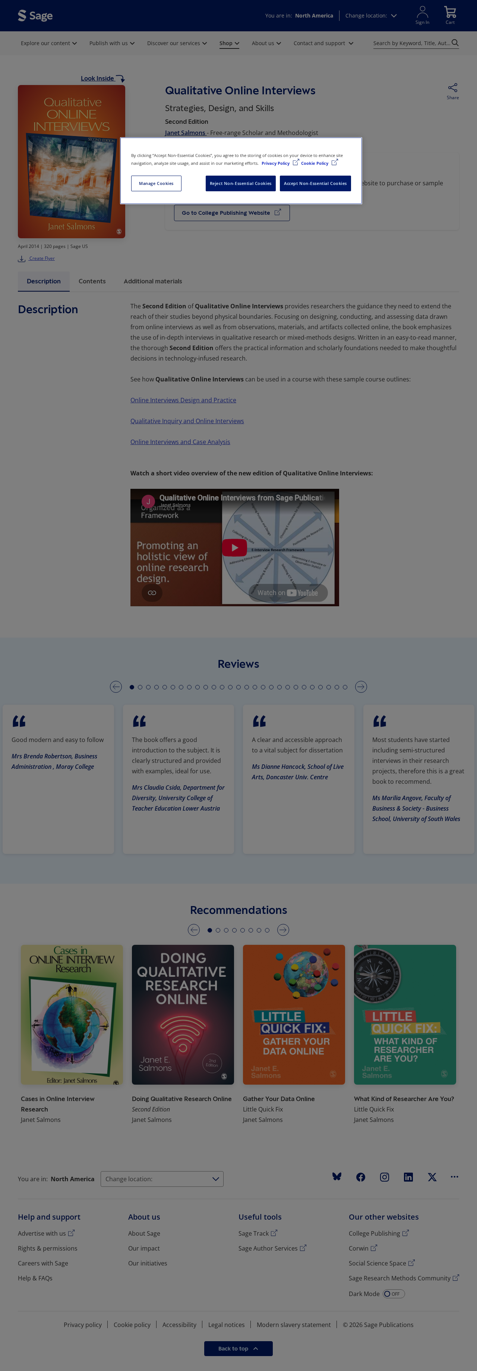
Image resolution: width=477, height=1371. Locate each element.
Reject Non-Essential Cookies (241, 183)
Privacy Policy (276, 163)
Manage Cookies (156, 183)
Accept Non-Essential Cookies (315, 183)
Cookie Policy (315, 163)
